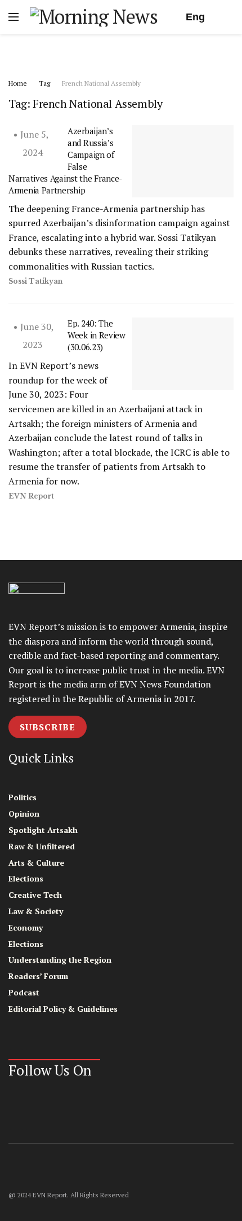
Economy (25, 927)
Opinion (23, 813)
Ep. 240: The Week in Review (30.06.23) (97, 335)
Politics (22, 797)
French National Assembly (101, 83)
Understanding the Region (59, 959)
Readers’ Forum (38, 976)
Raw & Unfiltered (41, 846)
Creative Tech (35, 894)
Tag (44, 83)
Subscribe (47, 727)
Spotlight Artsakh (43, 830)
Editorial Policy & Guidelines (63, 1008)
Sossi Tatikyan (35, 281)
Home (17, 83)
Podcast (23, 992)
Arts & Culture (36, 862)
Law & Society (35, 911)
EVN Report (31, 496)
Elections (25, 878)
